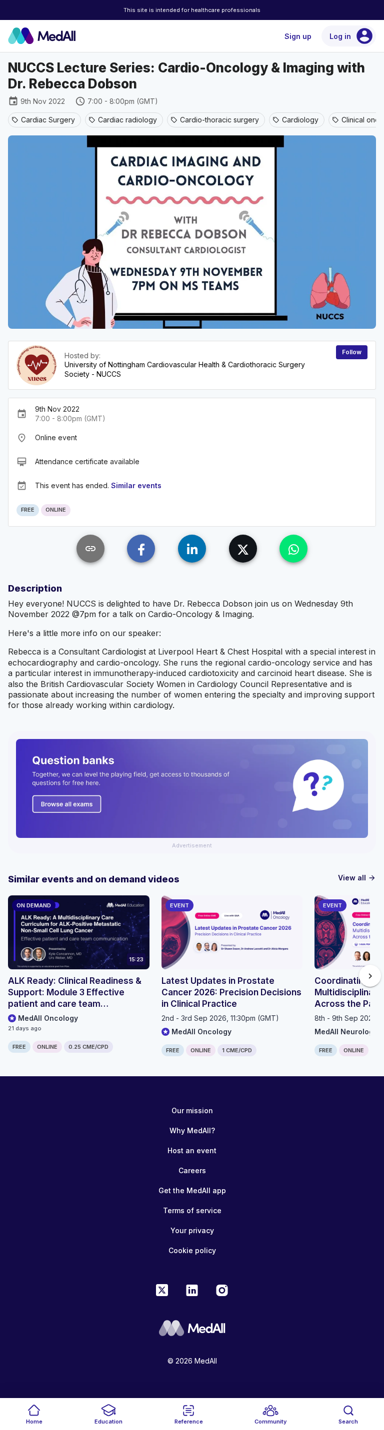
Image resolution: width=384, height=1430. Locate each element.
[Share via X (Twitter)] (243, 549)
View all (357, 877)
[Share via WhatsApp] (294, 549)
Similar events (136, 485)
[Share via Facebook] (141, 549)
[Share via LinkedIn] (192, 549)
